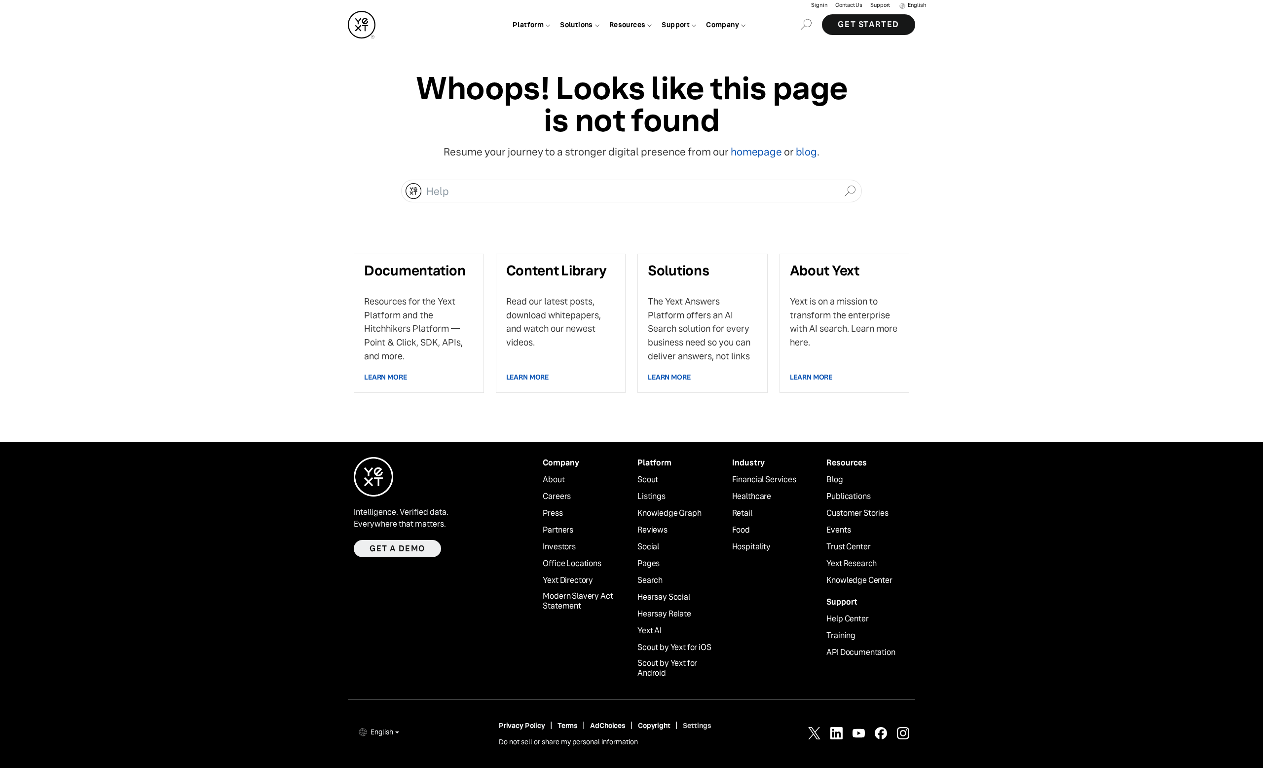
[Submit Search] (849, 190)
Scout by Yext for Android (667, 668)
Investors (559, 547)
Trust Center (848, 547)
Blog (834, 480)
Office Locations (572, 564)
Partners (558, 530)
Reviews (652, 530)
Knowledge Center (859, 580)
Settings (697, 725)
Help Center (847, 619)
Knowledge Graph (669, 513)
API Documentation (860, 652)
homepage (756, 151)
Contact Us (848, 5)
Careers (557, 496)
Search (650, 580)
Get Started (868, 24)
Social (648, 547)
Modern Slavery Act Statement (578, 601)
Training (840, 636)
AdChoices (608, 725)
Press (552, 513)
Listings (651, 496)
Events (838, 530)
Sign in (819, 5)
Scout (647, 480)
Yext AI (649, 631)
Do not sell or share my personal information (568, 741)
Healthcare (751, 496)
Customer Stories (857, 513)
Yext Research (851, 564)
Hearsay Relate (664, 614)
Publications (848, 496)
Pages (648, 564)
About (553, 480)
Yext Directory (568, 580)
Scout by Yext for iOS (674, 648)
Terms (567, 725)
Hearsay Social (663, 597)
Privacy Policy (522, 725)
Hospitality (751, 547)
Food (741, 530)
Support (880, 5)
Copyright (654, 725)
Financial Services (764, 480)
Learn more (385, 377)
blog (806, 151)
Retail (742, 513)
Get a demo (397, 548)
